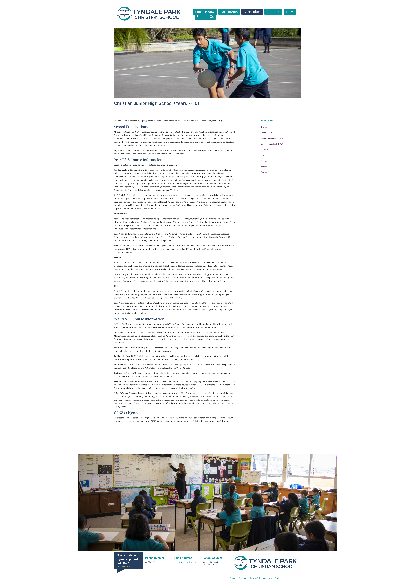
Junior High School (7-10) (272, 138)
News (290, 12)
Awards (264, 161)
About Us (273, 12)
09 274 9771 (150, 562)
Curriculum (252, 12)
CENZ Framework (268, 149)
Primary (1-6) (266, 133)
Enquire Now (205, 12)
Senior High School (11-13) (272, 144)
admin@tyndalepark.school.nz (186, 562)
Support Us (205, 16)
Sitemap (242, 578)
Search (233, 578)
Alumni (264, 166)
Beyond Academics (269, 172)
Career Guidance (268, 155)
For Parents (229, 12)
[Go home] (265, 563)
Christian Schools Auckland (261, 578)
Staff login (279, 578)
